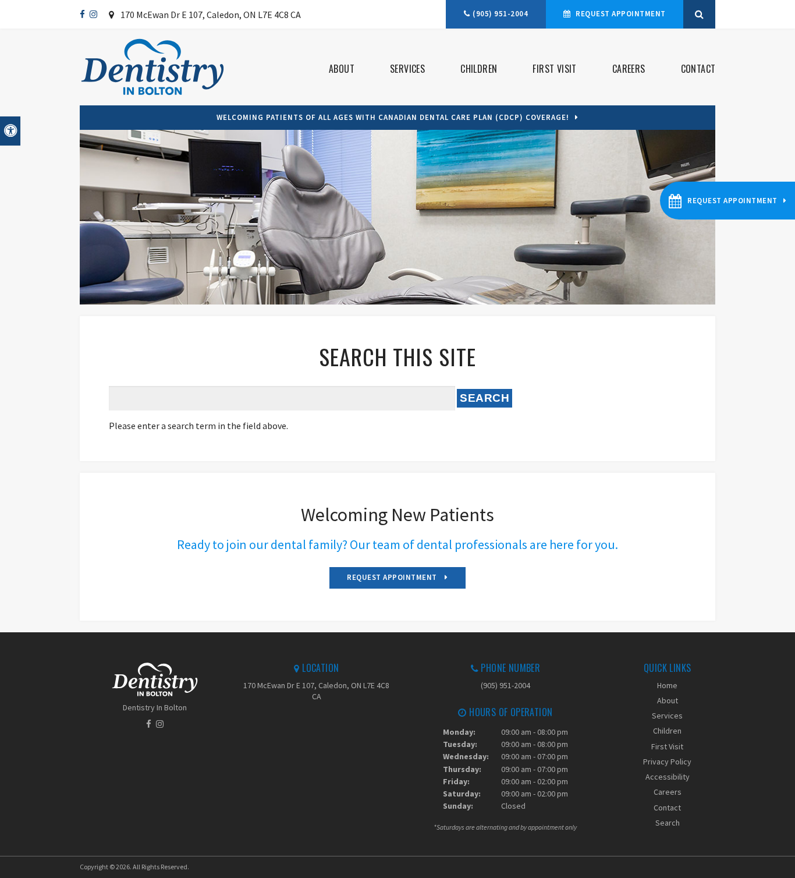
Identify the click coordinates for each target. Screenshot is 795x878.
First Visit (554, 69)
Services (407, 69)
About (341, 69)
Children (478, 69)
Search (667, 822)
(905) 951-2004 (500, 14)
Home (667, 685)
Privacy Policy (667, 761)
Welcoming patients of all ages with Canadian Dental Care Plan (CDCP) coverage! (393, 117)
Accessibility (667, 776)
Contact (698, 69)
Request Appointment (620, 14)
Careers (628, 69)
